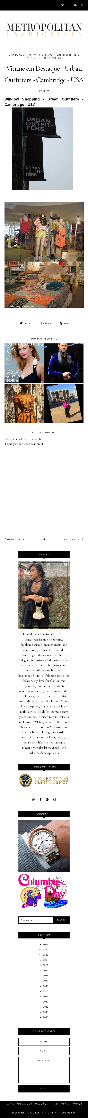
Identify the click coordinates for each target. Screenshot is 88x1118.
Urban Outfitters (68, 55)
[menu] (6, 5)
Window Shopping (50, 58)
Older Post (73, 539)
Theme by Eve (67, 1113)
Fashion (33, 55)
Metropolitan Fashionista (39, 1113)
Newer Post (15, 539)
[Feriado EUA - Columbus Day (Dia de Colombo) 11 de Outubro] (44, 907)
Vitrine (32, 58)
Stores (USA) (47, 55)
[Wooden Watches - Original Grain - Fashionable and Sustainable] (44, 871)
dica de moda (17, 55)
